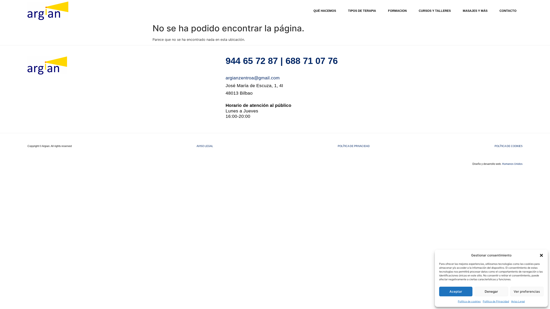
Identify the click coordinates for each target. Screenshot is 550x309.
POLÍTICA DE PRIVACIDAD (354, 146)
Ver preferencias (527, 291)
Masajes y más (475, 10)
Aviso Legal (518, 301)
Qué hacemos (324, 10)
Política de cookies (469, 301)
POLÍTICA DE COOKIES (508, 146)
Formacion (397, 10)
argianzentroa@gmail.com (253, 77)
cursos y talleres (435, 10)
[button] (541, 255)
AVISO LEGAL (205, 146)
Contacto (508, 10)
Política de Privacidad (496, 301)
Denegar (491, 291)
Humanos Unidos (512, 163)
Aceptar (455, 291)
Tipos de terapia (362, 10)
